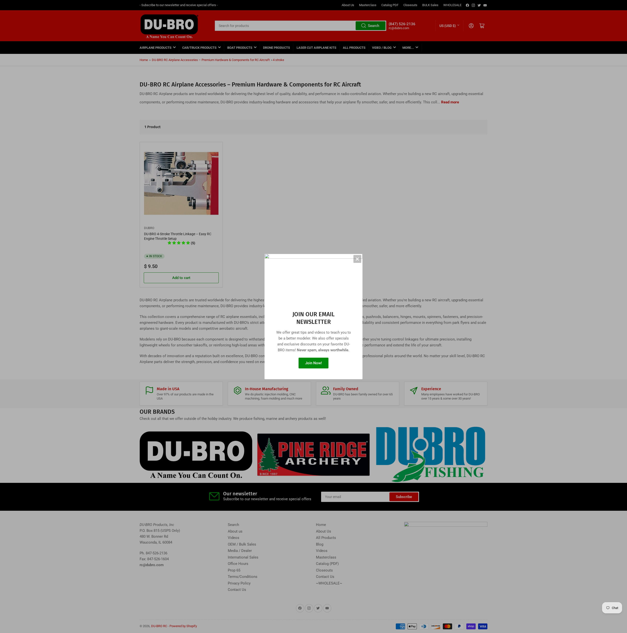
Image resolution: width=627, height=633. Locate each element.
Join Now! (313, 363)
